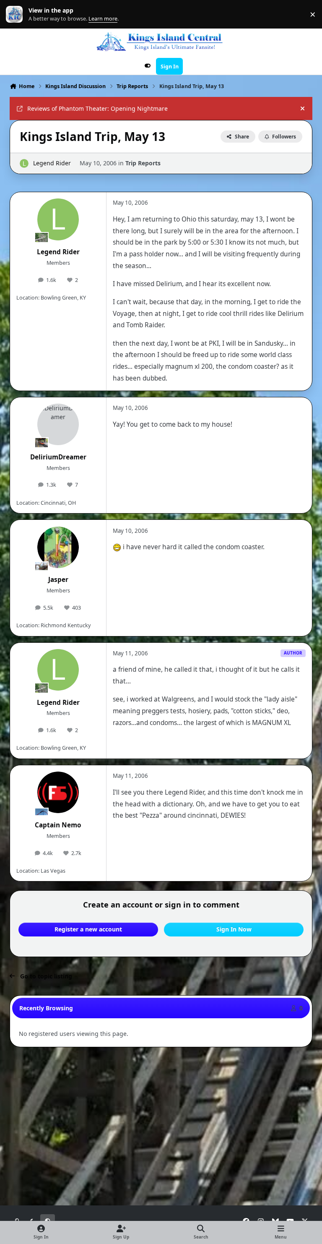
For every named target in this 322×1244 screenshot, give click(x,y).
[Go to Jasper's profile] (58, 547)
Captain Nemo (58, 825)
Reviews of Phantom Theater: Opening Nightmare (97, 108)
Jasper (58, 579)
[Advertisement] (162, 1075)
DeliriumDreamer (58, 457)
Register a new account (88, 929)
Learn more (16, 14)
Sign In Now (234, 929)
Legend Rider (52, 163)
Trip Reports (143, 163)
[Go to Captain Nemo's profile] (58, 792)
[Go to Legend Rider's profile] (24, 163)
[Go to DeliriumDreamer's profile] (58, 424)
